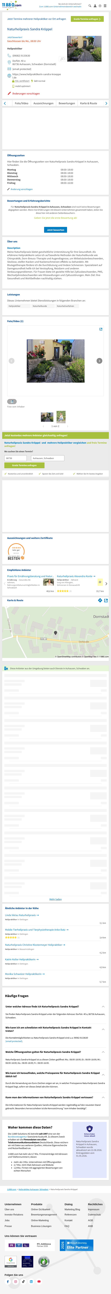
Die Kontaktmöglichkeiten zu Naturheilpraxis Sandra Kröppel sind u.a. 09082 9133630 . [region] (46, 1039)
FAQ (67, 1226)
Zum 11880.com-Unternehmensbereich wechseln (60, 6)
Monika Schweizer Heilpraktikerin (23, 974)
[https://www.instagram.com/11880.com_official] (15, 1281)
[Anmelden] (96, 5)
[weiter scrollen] (106, 103)
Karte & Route (88, 103)
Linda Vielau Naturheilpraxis (20, 915)
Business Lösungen (41, 1226)
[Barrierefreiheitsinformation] (101, 5)
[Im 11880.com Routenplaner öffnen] (100, 599)
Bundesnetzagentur (17, 1136)
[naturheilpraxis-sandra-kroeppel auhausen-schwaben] (47, 417)
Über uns (9, 1209)
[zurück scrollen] (4, 103)
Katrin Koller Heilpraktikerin (20, 959)
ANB (90, 1226)
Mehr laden (55, 899)
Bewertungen (67, 103)
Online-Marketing (40, 1220)
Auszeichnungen (43, 103)
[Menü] (106, 5)
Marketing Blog (72, 1209)
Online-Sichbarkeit (40, 1209)
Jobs (7, 1220)
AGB (90, 1220)
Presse (8, 1226)
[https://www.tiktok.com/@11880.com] (23, 1281)
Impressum (93, 1209)
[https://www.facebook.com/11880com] (8, 1281)
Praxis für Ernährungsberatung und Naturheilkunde (30, 576)
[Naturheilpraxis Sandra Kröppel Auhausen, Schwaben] (100, 329)
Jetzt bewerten (55, 230)
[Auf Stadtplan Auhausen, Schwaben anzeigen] (106, 600)
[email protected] (13, 1041)
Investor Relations (14, 1214)
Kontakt (68, 1220)
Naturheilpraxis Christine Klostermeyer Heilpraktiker (33, 944)
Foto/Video (21, 103)
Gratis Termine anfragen (86, 18)
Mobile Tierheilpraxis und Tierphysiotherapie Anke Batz (35, 929)
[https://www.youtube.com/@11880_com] (39, 1281)
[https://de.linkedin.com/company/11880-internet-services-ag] (31, 1281)
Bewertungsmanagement (44, 1214)
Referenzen (71, 1214)
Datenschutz (94, 1214)
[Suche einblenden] (91, 5)
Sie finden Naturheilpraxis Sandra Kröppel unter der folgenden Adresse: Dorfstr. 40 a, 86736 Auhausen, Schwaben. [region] (55, 1016)
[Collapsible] (103, 1006)
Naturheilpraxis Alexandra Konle (74, 576)
